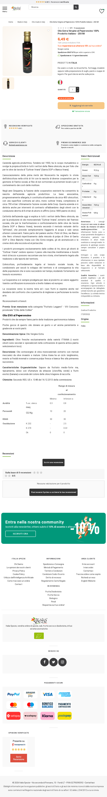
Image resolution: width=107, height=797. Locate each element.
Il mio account (88, 564)
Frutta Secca (53, 595)
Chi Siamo (18, 564)
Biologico (53, 598)
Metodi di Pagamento (53, 567)
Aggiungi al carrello (81, 105)
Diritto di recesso (53, 577)
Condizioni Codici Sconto (53, 574)
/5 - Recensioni (57, 2)
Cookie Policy (19, 574)
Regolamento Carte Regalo (53, 581)
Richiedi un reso (88, 577)
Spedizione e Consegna (53, 564)
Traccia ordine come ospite (88, 574)
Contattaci (88, 571)
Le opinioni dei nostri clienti (19, 567)
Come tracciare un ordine (18, 581)
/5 (20, 128)
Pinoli (53, 602)
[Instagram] (62, 662)
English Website (88, 581)
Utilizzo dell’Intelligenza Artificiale (19, 577)
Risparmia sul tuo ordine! (53, 605)
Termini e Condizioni (53, 571)
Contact (18, 584)
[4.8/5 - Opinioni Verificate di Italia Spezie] (18, 752)
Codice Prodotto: (88, 310)
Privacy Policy (19, 571)
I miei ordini (88, 567)
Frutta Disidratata (53, 592)
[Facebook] (44, 662)
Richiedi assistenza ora (18, 145)
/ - (77, 28)
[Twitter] (53, 662)
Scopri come (63, 49)
